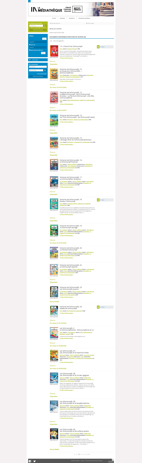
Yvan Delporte (74, 75)
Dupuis (70, 49)
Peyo (61, 49)
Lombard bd (63, 205)
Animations (72, 18)
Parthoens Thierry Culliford (75, 203)
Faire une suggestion (58, 41)
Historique (35, 60)
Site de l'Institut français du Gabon (93, 460)
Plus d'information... (67, 58)
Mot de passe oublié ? (42, 73)
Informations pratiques (84, 18)
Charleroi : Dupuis (73, 119)
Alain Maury (89, 164)
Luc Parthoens (72, 166)
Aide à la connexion (38, 76)
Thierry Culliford (72, 164)
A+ (112, 461)
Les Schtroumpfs (75, 77)
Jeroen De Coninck (89, 355)
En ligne (102, 47)
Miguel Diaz (70, 356)
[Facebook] (30, 461)
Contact (82, 460)
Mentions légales (75, 460)
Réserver (52, 61)
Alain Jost (62, 355)
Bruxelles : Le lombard (74, 142)
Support (32, 42)
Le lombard (87, 203)
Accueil (54, 18)
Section (32, 47)
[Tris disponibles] (51, 41)
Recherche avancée (38, 30)
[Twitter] (34, 461)
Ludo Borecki (90, 269)
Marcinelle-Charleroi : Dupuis (76, 100)
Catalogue (62, 18)
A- (109, 461)
